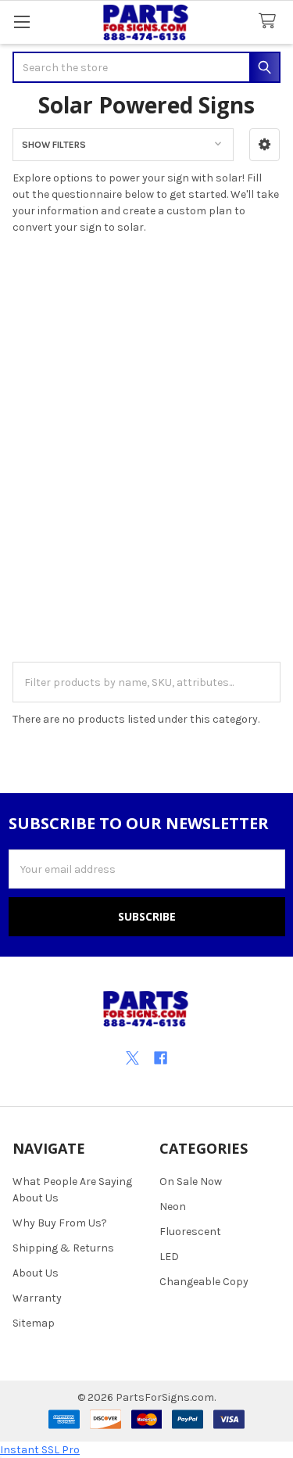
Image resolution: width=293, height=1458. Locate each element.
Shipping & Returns (63, 1248)
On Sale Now (190, 1181)
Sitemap (34, 1323)
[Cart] (270, 21)
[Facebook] (160, 1058)
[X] (132, 1058)
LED (169, 1256)
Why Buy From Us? (60, 1223)
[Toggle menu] (21, 21)
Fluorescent (190, 1231)
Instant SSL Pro (40, 1449)
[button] (264, 144)
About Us (36, 1273)
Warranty (37, 1298)
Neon (172, 1206)
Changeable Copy (203, 1281)
